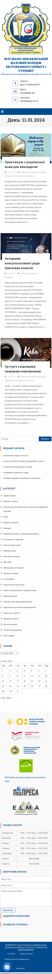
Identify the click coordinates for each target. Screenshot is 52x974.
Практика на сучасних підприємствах (19, 607)
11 (24, 676)
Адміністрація (9, 496)
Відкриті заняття (10, 522)
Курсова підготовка (12, 545)
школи (34, 777)
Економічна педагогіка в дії (15, 455)
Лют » (9, 698)
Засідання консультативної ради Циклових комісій (22, 263)
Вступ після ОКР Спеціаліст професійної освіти (23, 461)
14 (46, 676)
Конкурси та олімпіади (13, 539)
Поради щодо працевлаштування (17, 602)
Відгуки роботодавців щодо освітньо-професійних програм (25, 509)
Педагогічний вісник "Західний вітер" (20, 590)
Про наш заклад (10, 624)
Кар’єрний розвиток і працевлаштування (21, 534)
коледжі (19, 777)
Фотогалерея (28, 176)
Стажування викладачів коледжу (17, 467)
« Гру (3, 698)
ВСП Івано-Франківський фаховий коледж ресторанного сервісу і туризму (26, 65)
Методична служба (11, 556)
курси (27, 777)
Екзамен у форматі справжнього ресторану (21, 478)
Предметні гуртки (13, 176)
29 (3, 691)
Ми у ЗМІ (7, 562)
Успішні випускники (12, 630)
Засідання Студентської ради (16, 472)
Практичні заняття (11, 613)
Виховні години (10, 501)
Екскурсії (7, 528)
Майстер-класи (9, 551)
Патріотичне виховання (13, 585)
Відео (5, 517)
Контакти (20, 968)
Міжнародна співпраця (13, 568)
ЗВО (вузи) (10, 777)
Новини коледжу (38, 172)
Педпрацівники (10, 596)
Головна (11, 953)
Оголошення (8, 579)
